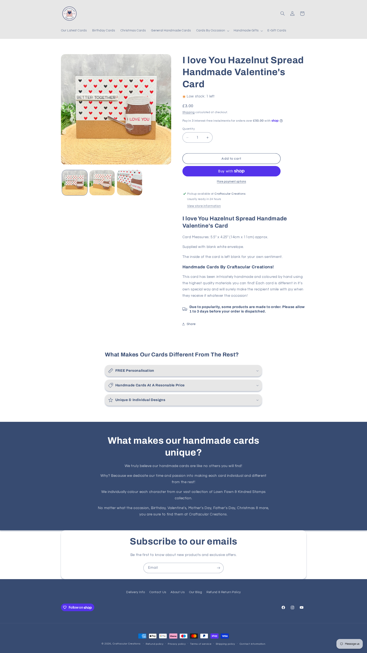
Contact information (252, 644)
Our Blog (195, 592)
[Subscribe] (218, 568)
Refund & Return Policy (223, 592)
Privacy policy (177, 644)
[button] (212, 30)
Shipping (188, 112)
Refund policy (155, 644)
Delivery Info (135, 592)
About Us (178, 592)
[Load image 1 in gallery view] (74, 182)
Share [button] (191, 324)
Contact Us (157, 592)
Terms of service (201, 644)
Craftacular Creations (126, 644)
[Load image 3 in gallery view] (129, 182)
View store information (204, 206)
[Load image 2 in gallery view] (102, 182)
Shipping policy (225, 644)
